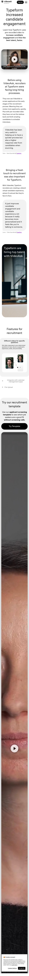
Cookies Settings (12, 968)
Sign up (20, 2)
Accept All (21, 968)
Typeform (18, 153)
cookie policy (14, 965)
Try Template (14, 426)
